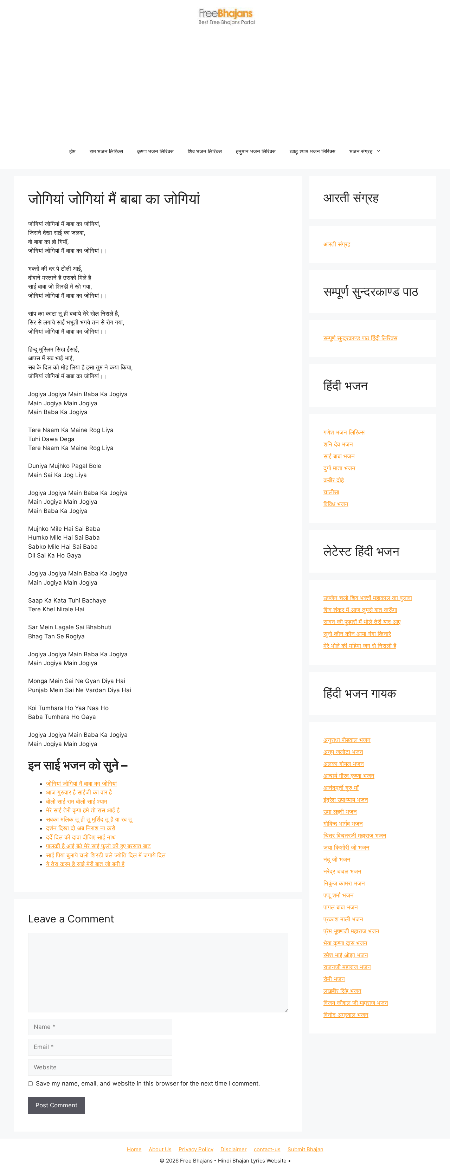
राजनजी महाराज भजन (347, 967)
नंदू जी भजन (337, 859)
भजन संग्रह (360, 151)
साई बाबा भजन (339, 456)
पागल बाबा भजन (340, 907)
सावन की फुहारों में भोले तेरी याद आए (361, 621)
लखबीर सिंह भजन (342, 990)
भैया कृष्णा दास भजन (345, 943)
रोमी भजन (334, 979)
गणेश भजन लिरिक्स (344, 432)
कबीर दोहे (333, 480)
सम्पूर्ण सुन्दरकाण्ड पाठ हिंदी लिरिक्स (360, 338)
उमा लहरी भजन (340, 811)
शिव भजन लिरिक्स (205, 151)
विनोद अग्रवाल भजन (345, 1014)
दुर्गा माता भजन (339, 468)
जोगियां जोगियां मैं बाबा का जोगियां (81, 783)
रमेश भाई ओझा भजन (345, 955)
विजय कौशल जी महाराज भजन (355, 1002)
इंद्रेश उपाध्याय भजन (345, 799)
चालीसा (331, 492)
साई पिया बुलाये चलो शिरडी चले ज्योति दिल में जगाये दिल (106, 855)
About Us (160, 1149)
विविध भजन (335, 504)
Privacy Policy (196, 1149)
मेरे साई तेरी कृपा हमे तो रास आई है (83, 810)
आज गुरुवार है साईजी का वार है (79, 792)
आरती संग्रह (336, 244)
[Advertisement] (225, 88)
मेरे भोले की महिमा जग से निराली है (359, 645)
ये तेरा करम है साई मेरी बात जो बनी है (85, 864)
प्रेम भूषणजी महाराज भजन (351, 931)
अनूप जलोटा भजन (343, 751)
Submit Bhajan (305, 1149)
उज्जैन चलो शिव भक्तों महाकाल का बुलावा (367, 597)
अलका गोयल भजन (343, 763)
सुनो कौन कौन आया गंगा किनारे (357, 633)
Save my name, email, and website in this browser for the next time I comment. (148, 1083)
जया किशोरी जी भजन (346, 847)
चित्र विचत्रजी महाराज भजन (354, 835)
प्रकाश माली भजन (343, 919)
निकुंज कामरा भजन (344, 883)
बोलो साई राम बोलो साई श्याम (76, 801)
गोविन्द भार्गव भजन (343, 823)
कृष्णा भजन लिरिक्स (155, 151)
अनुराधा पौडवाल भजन (347, 739)
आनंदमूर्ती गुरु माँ (341, 787)
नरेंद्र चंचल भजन (342, 871)
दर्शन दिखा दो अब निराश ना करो (80, 828)
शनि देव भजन (338, 444)
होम (72, 151)
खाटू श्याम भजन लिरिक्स (312, 151)
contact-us (267, 1149)
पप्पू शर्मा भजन (338, 895)
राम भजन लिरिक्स (106, 151)
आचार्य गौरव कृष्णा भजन (348, 775)
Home (134, 1149)
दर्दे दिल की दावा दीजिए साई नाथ (81, 837)
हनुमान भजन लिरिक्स (256, 151)
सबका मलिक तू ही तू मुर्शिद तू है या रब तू (89, 819)
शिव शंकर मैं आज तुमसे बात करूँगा (360, 609)
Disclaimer (233, 1149)
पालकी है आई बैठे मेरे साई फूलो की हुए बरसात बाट (98, 846)
